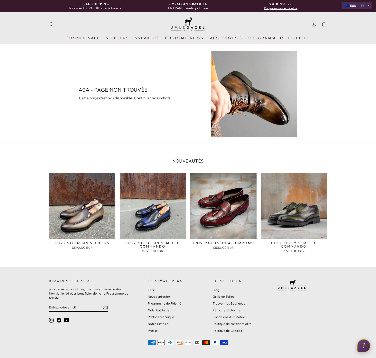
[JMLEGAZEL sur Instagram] (51, 320)
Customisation (184, 37)
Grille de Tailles (223, 296)
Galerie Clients (158, 310)
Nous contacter (159, 296)
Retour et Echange (226, 310)
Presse (153, 331)
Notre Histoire (158, 324)
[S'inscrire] (105, 307)
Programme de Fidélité (164, 303)
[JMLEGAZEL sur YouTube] (66, 320)
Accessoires (226, 37)
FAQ (151, 290)
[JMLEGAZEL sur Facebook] (59, 320)
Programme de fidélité (279, 37)
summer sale (83, 37)
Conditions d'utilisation (229, 317)
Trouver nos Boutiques (229, 303)
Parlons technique (161, 317)
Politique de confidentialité (232, 324)
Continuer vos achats (152, 98)
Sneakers (147, 37)
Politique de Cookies (227, 331)
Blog (216, 290)
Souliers (117, 37)
